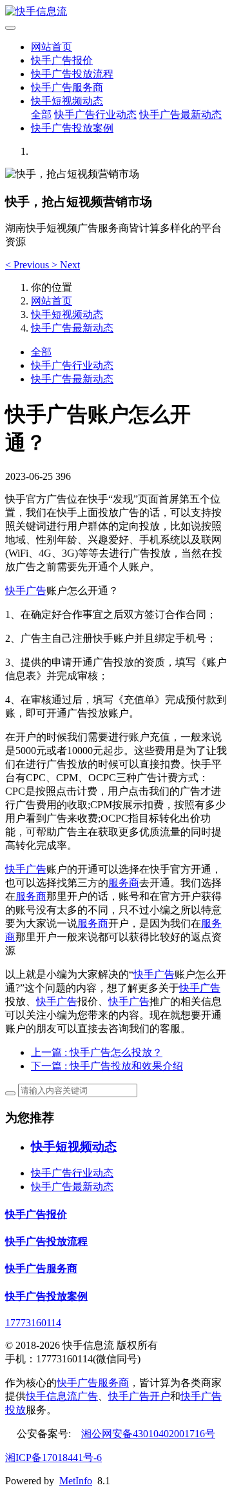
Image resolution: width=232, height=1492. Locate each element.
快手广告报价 (62, 60)
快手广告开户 (139, 1396)
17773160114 (33, 1322)
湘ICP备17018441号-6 (53, 1457)
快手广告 (25, 590)
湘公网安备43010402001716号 (148, 1433)
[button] (28, 264)
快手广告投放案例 (72, 128)
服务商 (123, 882)
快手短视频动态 (67, 100)
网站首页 (51, 46)
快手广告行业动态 (95, 114)
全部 (41, 114)
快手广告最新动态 (180, 114)
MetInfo (75, 1480)
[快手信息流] (116, 12)
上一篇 (96, 1052)
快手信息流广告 (62, 1396)
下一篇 (107, 1065)
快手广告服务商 (67, 87)
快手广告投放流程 (72, 73)
